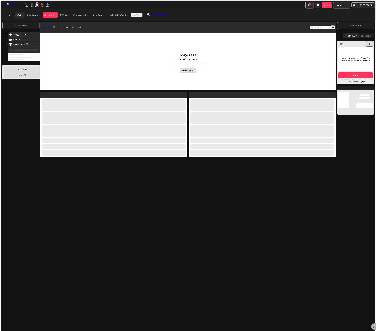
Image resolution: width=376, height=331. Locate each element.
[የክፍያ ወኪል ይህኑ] (318, 5)
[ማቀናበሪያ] (355, 5)
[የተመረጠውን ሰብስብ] (33, 73)
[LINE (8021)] (43, 27)
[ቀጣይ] (197, 94)
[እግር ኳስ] (49, 27)
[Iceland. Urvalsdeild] (54, 27)
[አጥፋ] (333, 94)
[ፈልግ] (333, 27)
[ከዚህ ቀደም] (36, 49)
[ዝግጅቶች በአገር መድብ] (37, 73)
